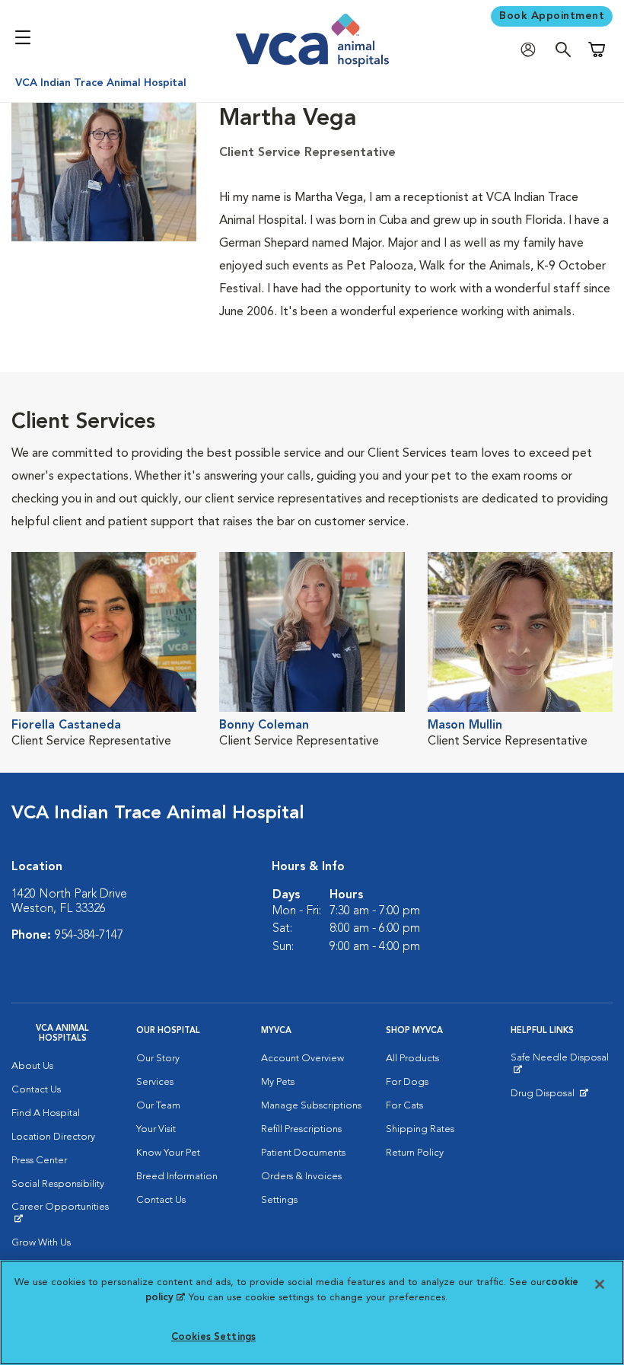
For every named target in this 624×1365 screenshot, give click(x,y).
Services (155, 1082)
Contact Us (36, 1090)
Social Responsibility (57, 1184)
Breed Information (177, 1177)
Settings (279, 1200)
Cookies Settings (213, 1337)
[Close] (599, 1284)
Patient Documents (303, 1153)
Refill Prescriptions (301, 1129)
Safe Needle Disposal (562, 1063)
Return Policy (415, 1153)
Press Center (39, 1161)
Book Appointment (551, 16)
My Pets (277, 1082)
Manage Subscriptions (311, 1106)
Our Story (158, 1059)
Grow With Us (41, 1243)
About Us (32, 1066)
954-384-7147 (89, 936)
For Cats (404, 1106)
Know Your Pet (168, 1153)
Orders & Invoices (301, 1177)
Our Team (158, 1106)
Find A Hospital (45, 1113)
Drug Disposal (549, 1097)
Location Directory (53, 1137)
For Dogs (407, 1082)
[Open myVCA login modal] (531, 49)
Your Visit (156, 1129)
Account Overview (302, 1059)
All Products (412, 1059)
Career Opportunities (62, 1212)
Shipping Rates (420, 1129)
